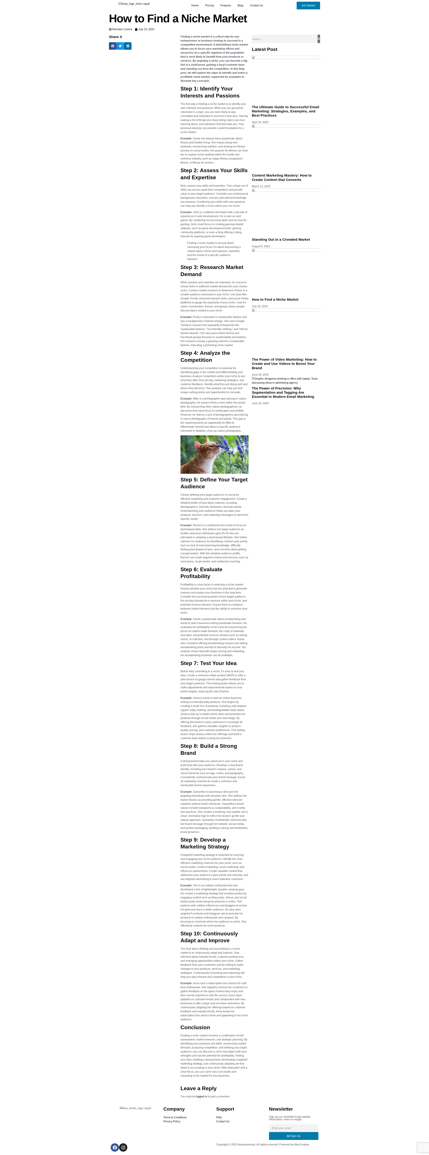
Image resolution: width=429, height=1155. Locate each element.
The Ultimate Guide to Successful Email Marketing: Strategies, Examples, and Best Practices (285, 111)
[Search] (319, 39)
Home (195, 5)
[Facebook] (115, 1147)
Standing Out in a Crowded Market (281, 239)
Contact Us (256, 5)
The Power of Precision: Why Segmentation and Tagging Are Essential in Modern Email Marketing (283, 392)
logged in (201, 1096)
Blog (240, 5)
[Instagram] (123, 1147)
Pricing (209, 5)
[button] (112, 46)
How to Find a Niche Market (275, 299)
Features (225, 5)
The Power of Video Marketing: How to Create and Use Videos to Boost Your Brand (284, 363)
